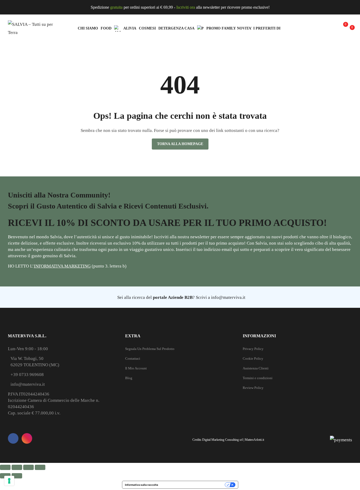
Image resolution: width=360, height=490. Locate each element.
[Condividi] (28, 467)
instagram (27, 438)
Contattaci (132, 358)
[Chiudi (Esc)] (40, 467)
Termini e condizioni (258, 378)
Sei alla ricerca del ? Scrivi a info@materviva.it (181, 297)
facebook (13, 438)
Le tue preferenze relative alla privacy (193, 484)
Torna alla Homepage (180, 144)
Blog (128, 378)
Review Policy (253, 388)
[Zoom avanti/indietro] (5, 467)
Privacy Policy (253, 349)
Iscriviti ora (185, 7)
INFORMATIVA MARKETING (62, 266)
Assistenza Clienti (256, 368)
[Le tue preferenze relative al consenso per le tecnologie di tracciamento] (9, 481)
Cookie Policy (253, 358)
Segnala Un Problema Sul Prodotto (149, 349)
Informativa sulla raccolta (141, 484)
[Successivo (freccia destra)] (17, 475)
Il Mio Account (136, 368)
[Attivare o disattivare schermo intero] (17, 467)
